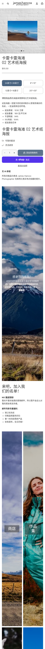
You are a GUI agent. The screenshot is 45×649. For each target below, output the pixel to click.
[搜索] (8, 3)
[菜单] (3, 3)
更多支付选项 (22, 166)
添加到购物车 (32, 152)
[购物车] (42, 3)
